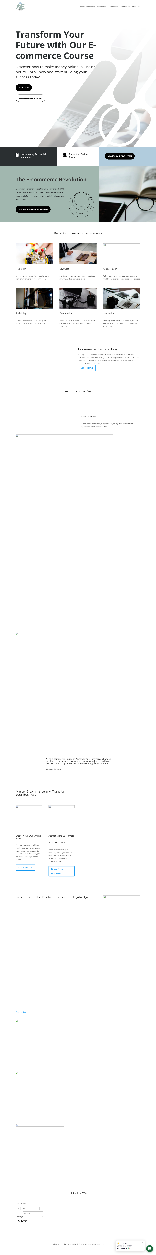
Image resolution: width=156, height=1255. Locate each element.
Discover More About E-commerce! (33, 209)
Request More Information (30, 98)
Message (19, 1216)
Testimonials (113, 6)
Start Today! (25, 867)
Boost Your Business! (57, 871)
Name (18, 1203)
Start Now (136, 6)
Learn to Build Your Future (120, 156)
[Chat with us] (149, 1248)
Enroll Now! (24, 87)
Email (18, 1208)
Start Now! (87, 367)
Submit (22, 1221)
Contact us (125, 6)
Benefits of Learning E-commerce (92, 6)
